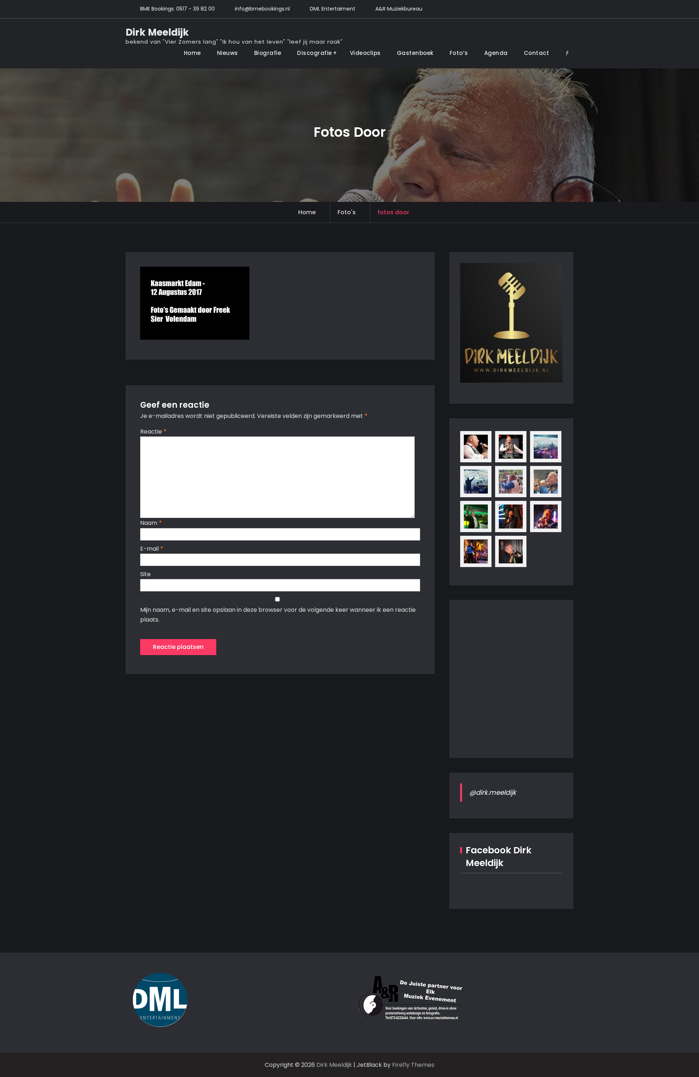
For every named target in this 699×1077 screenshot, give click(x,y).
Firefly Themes (413, 1065)
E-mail (151, 549)
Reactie (153, 431)
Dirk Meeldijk (157, 32)
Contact (536, 53)
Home (192, 53)
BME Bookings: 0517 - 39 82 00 (177, 8)
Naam (151, 523)
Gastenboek (415, 53)
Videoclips (365, 53)
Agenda (496, 53)
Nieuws (227, 53)
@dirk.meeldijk (492, 792)
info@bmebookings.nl (262, 8)
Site (145, 574)
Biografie (267, 53)
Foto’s (459, 53)
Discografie (314, 53)
